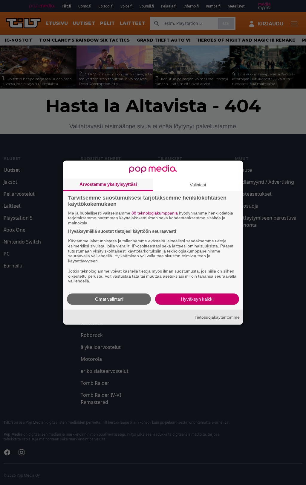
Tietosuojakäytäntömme (217, 316)
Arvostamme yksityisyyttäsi (108, 183)
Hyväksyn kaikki (197, 299)
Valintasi (198, 184)
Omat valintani (109, 299)
